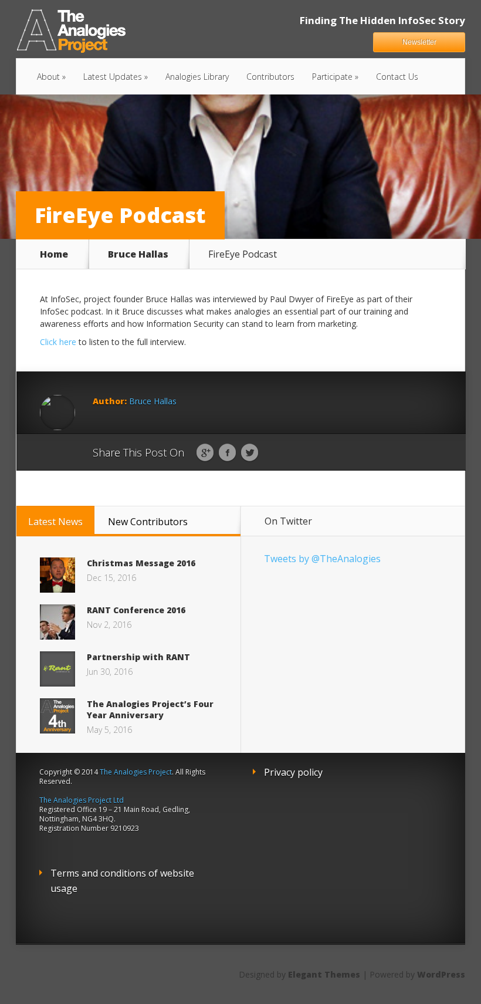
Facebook (227, 453)
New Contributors (148, 521)
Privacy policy (293, 772)
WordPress (441, 974)
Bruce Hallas (138, 254)
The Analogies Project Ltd (81, 800)
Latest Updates (112, 76)
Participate (332, 76)
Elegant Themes (324, 974)
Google (205, 453)
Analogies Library (197, 76)
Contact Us (397, 76)
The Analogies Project (136, 772)
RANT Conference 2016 (136, 610)
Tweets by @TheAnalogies (322, 558)
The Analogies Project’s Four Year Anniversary (150, 709)
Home (54, 254)
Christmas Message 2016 (141, 563)
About (48, 76)
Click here (58, 341)
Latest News (55, 521)
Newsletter (419, 42)
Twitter (249, 453)
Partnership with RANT (138, 656)
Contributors (270, 76)
